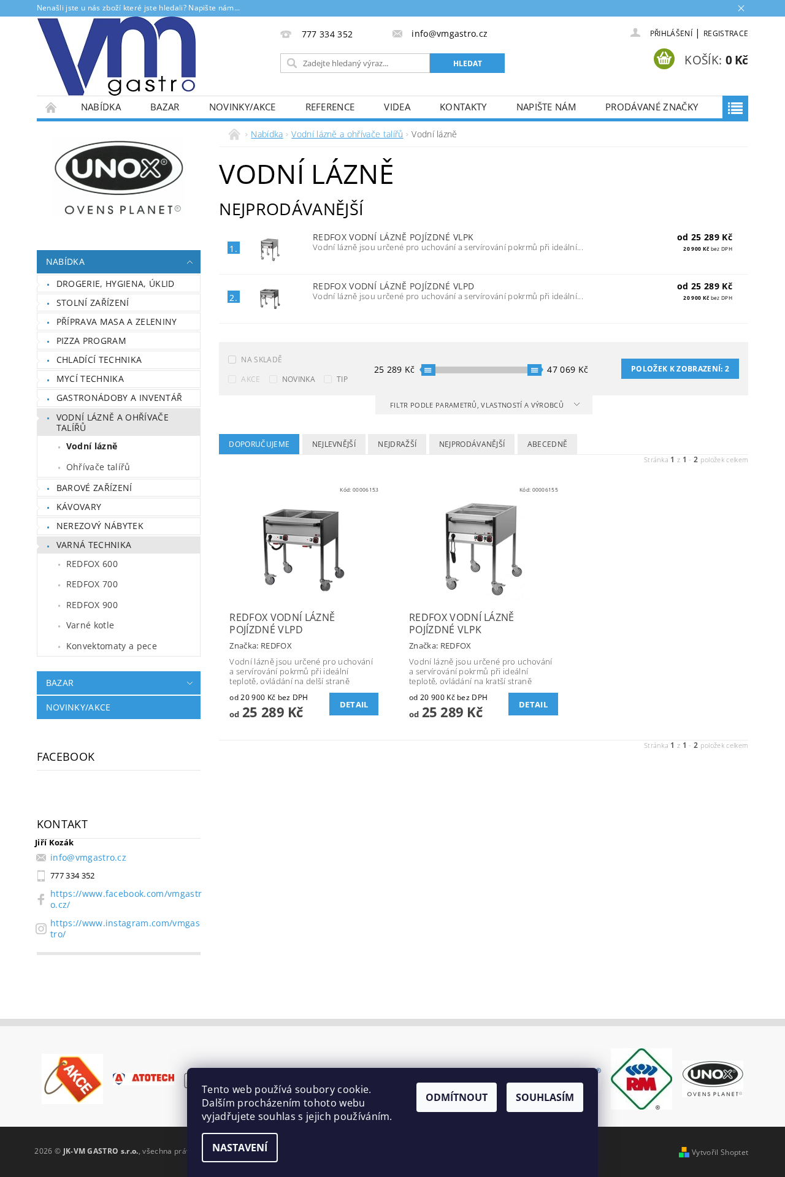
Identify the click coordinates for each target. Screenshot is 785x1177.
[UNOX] (712, 1077)
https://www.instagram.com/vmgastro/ (125, 928)
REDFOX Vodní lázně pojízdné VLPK (393, 237)
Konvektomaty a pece (111, 646)
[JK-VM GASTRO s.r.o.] (116, 56)
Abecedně (547, 444)
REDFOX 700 (92, 584)
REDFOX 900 (92, 605)
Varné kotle (90, 625)
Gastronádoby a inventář (119, 397)
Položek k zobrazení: (680, 369)
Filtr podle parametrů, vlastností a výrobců (477, 404)
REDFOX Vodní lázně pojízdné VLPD (393, 286)
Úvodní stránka (51, 107)
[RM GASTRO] (641, 1077)
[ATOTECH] (143, 1077)
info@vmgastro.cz (88, 857)
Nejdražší (397, 444)
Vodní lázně (92, 446)
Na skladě (261, 359)
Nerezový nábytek (100, 525)
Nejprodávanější (472, 444)
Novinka (298, 379)
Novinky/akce (242, 107)
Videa (397, 107)
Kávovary (79, 506)
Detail (354, 704)
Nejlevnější (334, 444)
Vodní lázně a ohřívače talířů (112, 422)
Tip (342, 379)
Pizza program (91, 340)
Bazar (165, 107)
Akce (250, 379)
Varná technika (93, 544)
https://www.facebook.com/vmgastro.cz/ (126, 899)
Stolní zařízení (92, 302)
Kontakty (463, 107)
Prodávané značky (651, 107)
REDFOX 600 (92, 563)
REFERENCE (330, 107)
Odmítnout (457, 1097)
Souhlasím (545, 1097)
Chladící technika (99, 359)
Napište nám (546, 107)
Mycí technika (90, 378)
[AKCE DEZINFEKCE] (72, 1077)
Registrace (725, 33)
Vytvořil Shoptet (720, 1152)
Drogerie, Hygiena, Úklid (115, 283)
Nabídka (101, 107)
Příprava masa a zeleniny (116, 321)
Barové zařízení (94, 487)
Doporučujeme (259, 444)
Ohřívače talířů (98, 467)
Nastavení (239, 1147)
